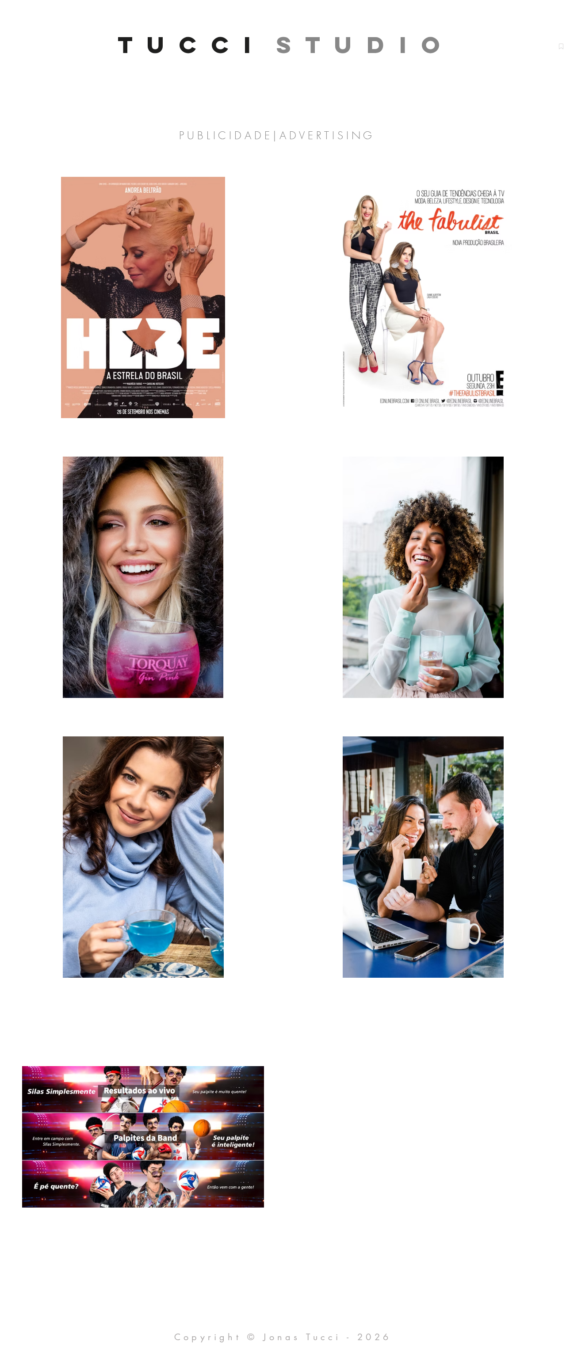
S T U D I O (360, 44)
